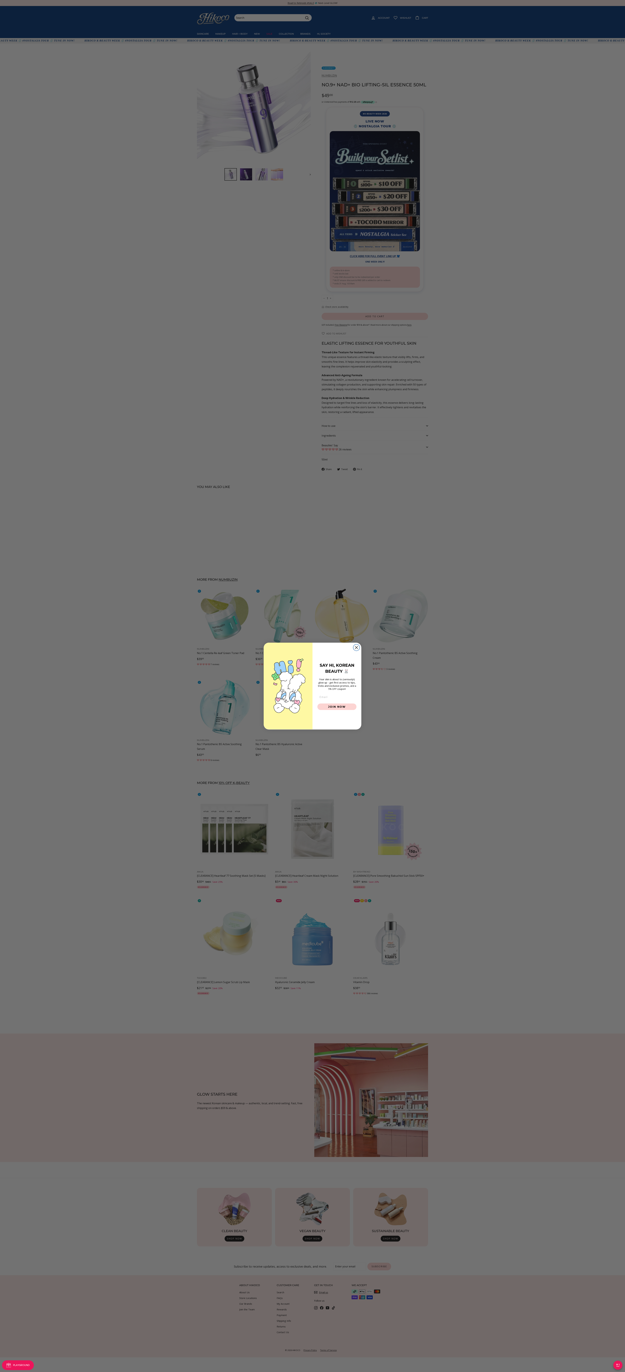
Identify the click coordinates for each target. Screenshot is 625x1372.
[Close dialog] (356, 647)
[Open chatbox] (617, 1365)
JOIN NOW (337, 706)
